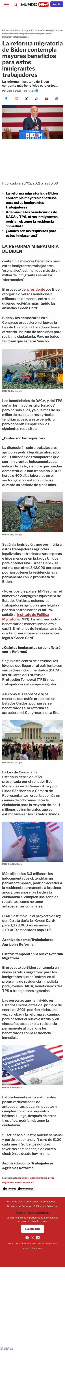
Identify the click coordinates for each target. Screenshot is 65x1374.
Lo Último (15, 30)
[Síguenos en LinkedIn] (38, 1237)
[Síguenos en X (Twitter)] (32, 1237)
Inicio (5, 30)
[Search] (16, 4)
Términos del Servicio (19, 1206)
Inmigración (28, 30)
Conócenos (32, 1201)
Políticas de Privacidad (45, 1206)
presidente (36, 289)
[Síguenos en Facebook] (27, 1237)
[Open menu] (6, 4)
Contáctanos (48, 1201)
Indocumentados (38, 1177)
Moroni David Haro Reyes (20, 90)
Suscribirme (32, 1228)
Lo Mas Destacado (24, 1182)
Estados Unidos (21, 1177)
